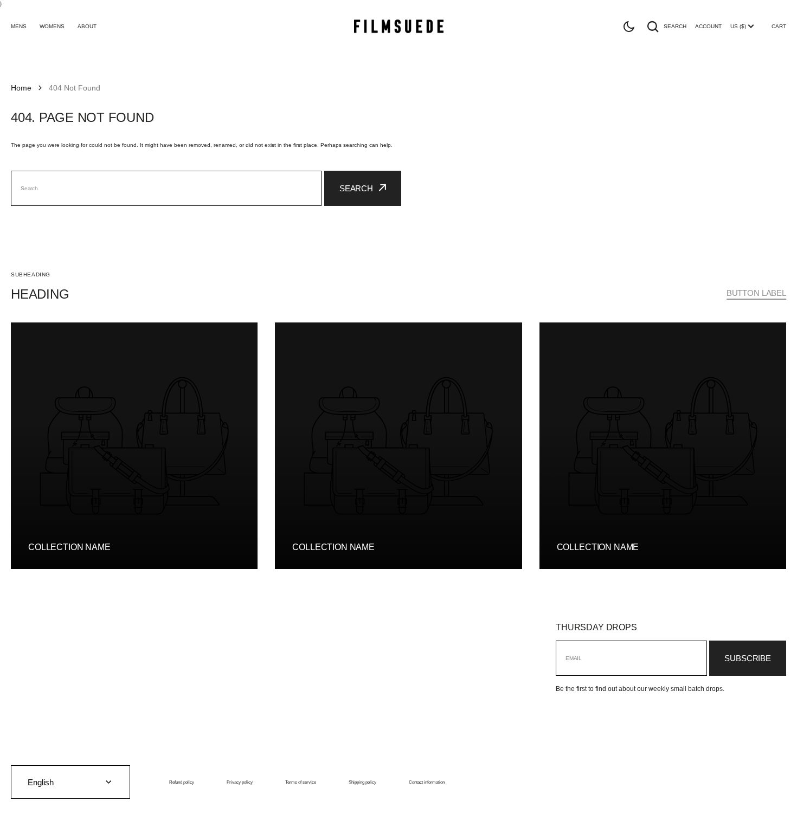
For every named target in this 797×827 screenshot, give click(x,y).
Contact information (427, 782)
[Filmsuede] (399, 26)
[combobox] (166, 188)
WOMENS (52, 26)
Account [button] (708, 26)
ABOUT (87, 26)
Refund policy (181, 782)
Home (21, 87)
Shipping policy (362, 782)
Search (675, 26)
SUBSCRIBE (747, 658)
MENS (19, 26)
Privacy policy (240, 782)
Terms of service (300, 782)
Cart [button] (779, 26)
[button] (629, 27)
